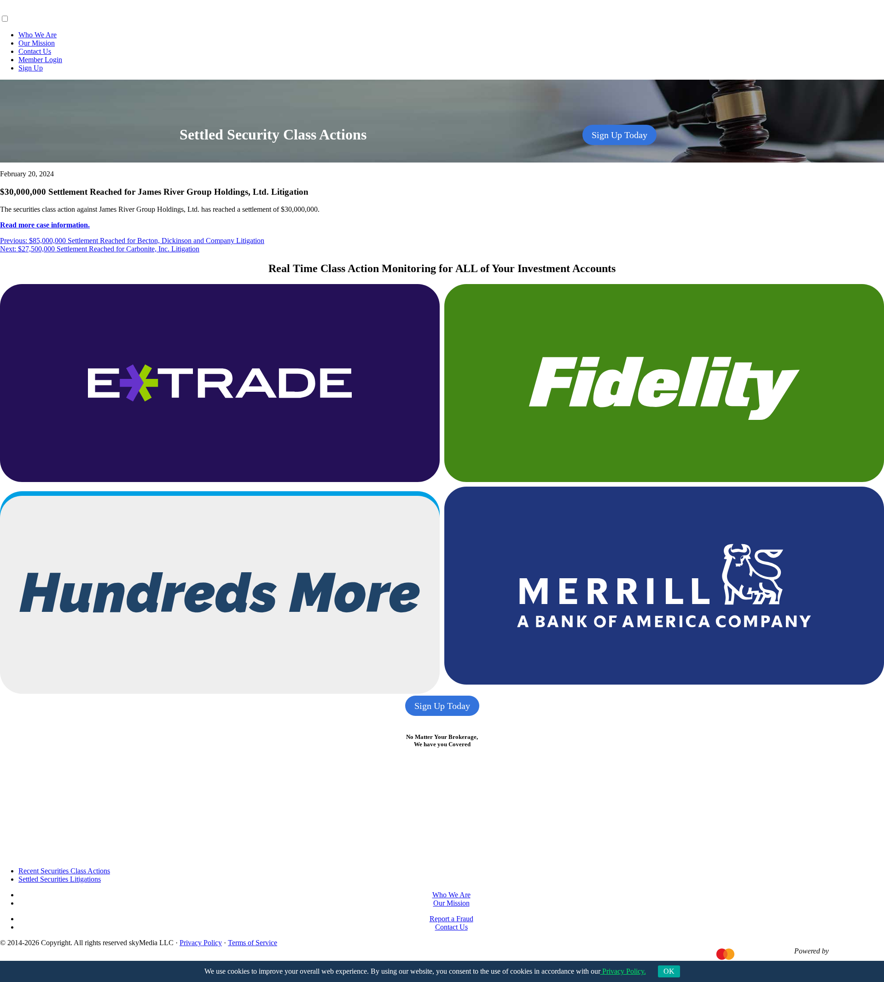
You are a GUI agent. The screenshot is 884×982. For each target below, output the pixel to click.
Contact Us (34, 51)
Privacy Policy (201, 943)
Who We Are (37, 35)
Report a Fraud (451, 919)
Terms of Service (252, 943)
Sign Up (30, 68)
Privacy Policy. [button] (623, 971)
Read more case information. (45, 225)
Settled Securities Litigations (59, 879)
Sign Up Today (619, 135)
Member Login (40, 60)
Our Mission (36, 43)
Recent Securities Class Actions (64, 871)
